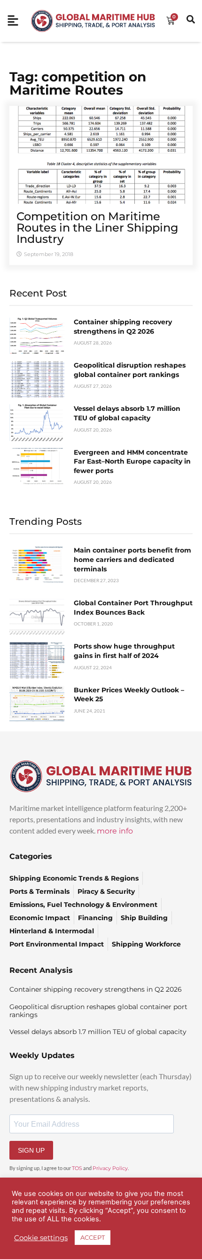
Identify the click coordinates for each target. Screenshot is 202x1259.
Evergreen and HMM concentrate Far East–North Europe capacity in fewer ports (132, 461)
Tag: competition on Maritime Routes (77, 83)
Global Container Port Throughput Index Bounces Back (133, 608)
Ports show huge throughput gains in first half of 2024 (124, 651)
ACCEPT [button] (92, 1237)
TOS (77, 1168)
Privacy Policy (110, 1168)
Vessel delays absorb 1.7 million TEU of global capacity (127, 413)
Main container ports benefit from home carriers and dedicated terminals (132, 559)
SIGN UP (31, 1150)
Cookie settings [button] (41, 1238)
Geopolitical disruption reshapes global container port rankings (130, 370)
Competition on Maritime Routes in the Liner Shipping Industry (97, 227)
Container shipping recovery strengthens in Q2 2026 (123, 327)
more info (115, 830)
